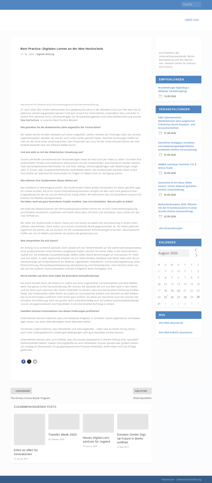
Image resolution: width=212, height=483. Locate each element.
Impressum (168, 479)
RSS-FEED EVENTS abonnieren (175, 332)
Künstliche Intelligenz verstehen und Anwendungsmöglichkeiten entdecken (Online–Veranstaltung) (177, 146)
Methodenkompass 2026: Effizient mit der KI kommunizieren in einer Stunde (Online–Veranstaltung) (177, 208)
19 (172, 291)
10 (159, 284)
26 (172, 297)
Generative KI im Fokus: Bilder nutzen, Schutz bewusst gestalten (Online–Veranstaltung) (177, 186)
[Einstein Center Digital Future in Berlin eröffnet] (132, 421)
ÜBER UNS (192, 20)
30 (178, 271)
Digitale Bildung (45, 54)
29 (172, 271)
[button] (23, 362)
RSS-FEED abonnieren (171, 322)
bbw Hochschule (30, 120)
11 (165, 284)
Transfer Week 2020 (62, 434)
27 (159, 271)
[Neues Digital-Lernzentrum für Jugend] (98, 423)
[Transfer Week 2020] (64, 421)
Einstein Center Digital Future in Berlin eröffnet (131, 438)
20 (178, 291)
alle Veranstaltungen (171, 228)
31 (185, 271)
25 (165, 297)
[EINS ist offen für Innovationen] (29, 429)
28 (185, 297)
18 (165, 291)
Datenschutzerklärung (189, 479)
